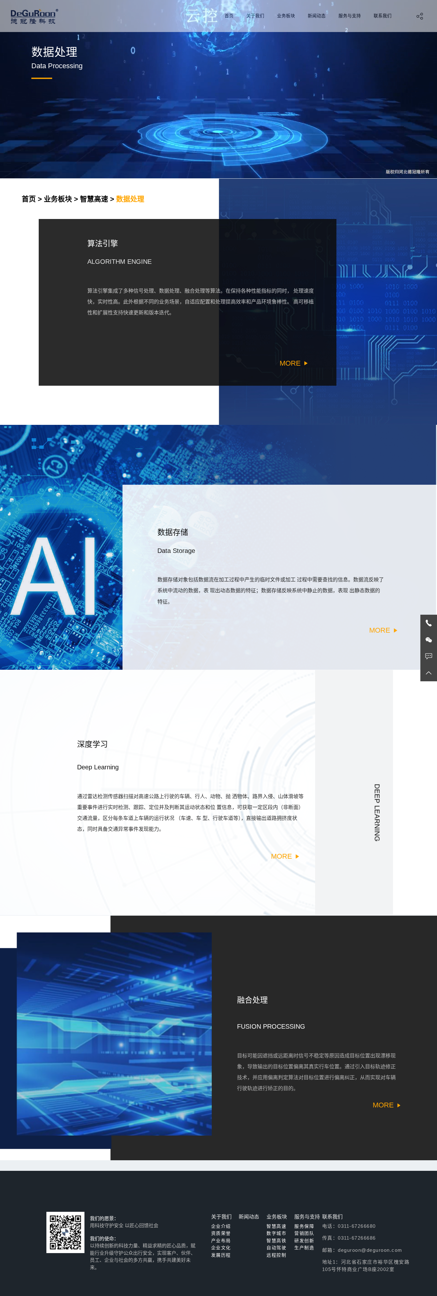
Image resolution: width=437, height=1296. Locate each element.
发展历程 (221, 1255)
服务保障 (304, 1226)
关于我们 (255, 15)
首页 (229, 15)
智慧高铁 (276, 1240)
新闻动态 (317, 15)
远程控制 (276, 1255)
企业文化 (221, 1247)
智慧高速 (94, 199)
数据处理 (130, 199)
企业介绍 (221, 1226)
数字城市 (276, 1233)
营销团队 (304, 1233)
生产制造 (304, 1247)
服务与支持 (349, 15)
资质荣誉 (221, 1233)
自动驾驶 (276, 1247)
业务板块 (286, 15)
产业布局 (221, 1240)
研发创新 (304, 1240)
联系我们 (383, 15)
